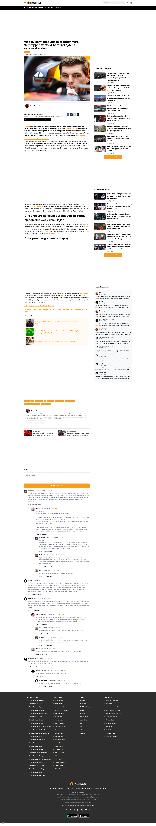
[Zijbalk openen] (25, 3)
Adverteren (88, 788)
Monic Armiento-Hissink (106, 319)
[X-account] (66, 810)
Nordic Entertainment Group (32, 404)
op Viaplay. (84, 293)
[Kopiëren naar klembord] (78, 114)
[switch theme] (128, 3)
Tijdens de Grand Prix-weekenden (36, 139)
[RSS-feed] (82, 810)
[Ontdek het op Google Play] (72, 816)
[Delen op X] (71, 114)
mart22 (101, 364)
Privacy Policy (70, 788)
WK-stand (51, 7)
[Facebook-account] (70, 810)
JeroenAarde (103, 328)
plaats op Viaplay (81, 135)
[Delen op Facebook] (68, 114)
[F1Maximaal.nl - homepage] (34, 2)
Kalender (41, 7)
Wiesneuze (102, 372)
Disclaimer (103, 788)
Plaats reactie (57, 485)
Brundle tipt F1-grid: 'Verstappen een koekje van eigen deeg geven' (56, 341)
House (101, 301)
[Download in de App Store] (83, 816)
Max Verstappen (72, 128)
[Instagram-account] (74, 810)
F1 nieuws (50, 401)
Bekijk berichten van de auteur (36, 422)
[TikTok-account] (78, 810)
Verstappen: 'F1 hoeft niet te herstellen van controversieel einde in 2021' (56, 323)
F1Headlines (80, 788)
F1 (27, 7)
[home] (24, 7)
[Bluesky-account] (86, 810)
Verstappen (33, 7)
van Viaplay (36, 206)
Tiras (100, 292)
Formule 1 (26, 51)
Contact (96, 788)
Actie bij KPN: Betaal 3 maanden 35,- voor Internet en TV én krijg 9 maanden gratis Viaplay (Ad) (56, 332)
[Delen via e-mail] (74, 114)
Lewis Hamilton (51, 233)
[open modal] (131, 3)
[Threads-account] (90, 810)
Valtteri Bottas (38, 401)
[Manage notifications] (3, 823)
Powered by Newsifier (78, 820)
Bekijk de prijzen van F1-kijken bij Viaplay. (39, 306)
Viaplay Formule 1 (70, 401)
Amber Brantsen (54, 300)
